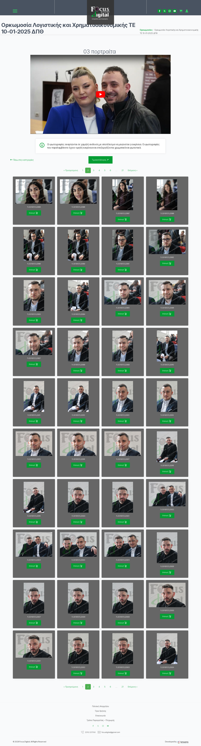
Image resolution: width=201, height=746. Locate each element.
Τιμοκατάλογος (99, 159)
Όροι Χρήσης (100, 711)
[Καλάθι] (181, 11)
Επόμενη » (132, 170)
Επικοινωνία (100, 716)
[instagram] (169, 11)
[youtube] (174, 11)
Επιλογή (32, 213)
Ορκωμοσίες (146, 30)
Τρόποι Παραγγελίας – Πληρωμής (100, 720)
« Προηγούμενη (71, 170)
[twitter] (164, 11)
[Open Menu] (15, 11)
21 (122, 170)
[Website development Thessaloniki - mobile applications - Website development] (182, 742)
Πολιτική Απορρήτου (100, 706)
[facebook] (159, 11)
